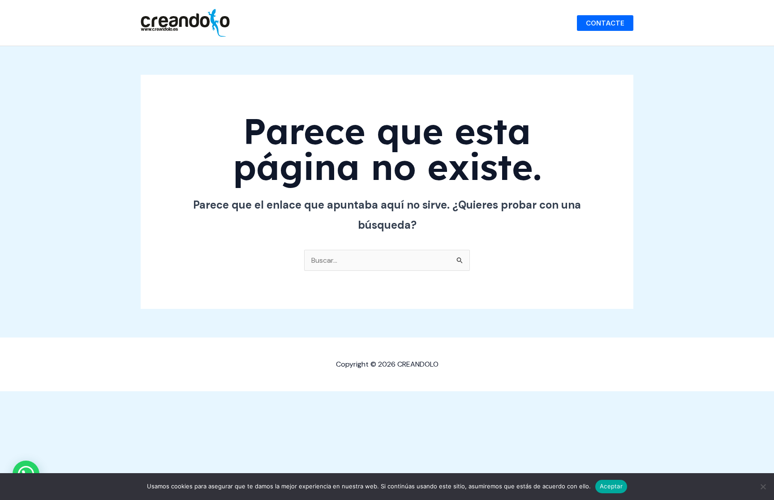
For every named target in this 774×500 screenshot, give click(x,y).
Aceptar (611, 486)
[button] (605, 23)
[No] (762, 486)
